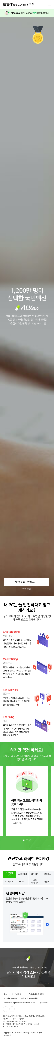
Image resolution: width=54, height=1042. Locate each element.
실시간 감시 (22, 874)
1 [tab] (23, 840)
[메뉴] (49, 4)
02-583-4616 (12, 1027)
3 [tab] (30, 840)
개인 (31, 4)
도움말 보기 (26, 589)
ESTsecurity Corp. (26, 1033)
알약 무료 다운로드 (24, 582)
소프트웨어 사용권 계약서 (35, 994)
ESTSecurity (16, 4)
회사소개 (7, 994)
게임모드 (47, 882)
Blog (12, 1009)
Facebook (5, 1009)
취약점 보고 (44, 1003)
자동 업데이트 (35, 881)
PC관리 (22, 882)
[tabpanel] (25, 801)
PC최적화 (9, 882)
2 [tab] (27, 840)
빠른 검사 (35, 874)
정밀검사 (47, 874)
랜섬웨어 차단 (9, 874)
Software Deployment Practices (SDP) (20, 1003)
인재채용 (18, 994)
